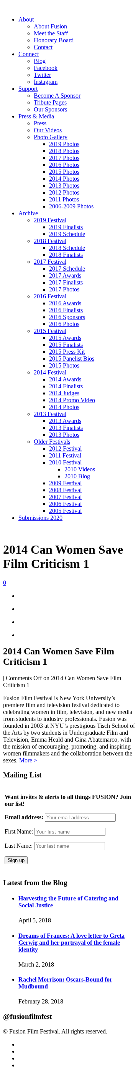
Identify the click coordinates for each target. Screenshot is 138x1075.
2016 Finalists (66, 310)
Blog (40, 61)
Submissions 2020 (40, 517)
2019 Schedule (67, 234)
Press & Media (36, 116)
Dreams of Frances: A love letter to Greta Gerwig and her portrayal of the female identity (71, 942)
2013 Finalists (66, 427)
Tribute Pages (50, 102)
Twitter (42, 75)
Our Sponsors (50, 109)
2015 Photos (64, 171)
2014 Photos (64, 178)
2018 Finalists (66, 254)
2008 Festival (65, 490)
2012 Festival (65, 448)
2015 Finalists (66, 344)
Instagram (46, 81)
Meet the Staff (51, 33)
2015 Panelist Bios (71, 358)
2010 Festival (65, 462)
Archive (28, 213)
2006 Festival (65, 504)
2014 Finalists (66, 386)
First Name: (19, 831)
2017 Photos (64, 158)
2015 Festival (50, 331)
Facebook (46, 68)
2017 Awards (65, 275)
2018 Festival (50, 241)
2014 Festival (50, 372)
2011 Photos (64, 199)
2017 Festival (50, 261)
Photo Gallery (50, 137)
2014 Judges (64, 393)
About (26, 19)
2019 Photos (64, 144)
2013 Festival (50, 414)
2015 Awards (65, 337)
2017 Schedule (67, 268)
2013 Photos (64, 185)
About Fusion (50, 26)
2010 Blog (77, 476)
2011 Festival (65, 455)
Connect (28, 54)
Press (40, 123)
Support (28, 88)
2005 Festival (65, 511)
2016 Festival (50, 296)
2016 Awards (65, 303)
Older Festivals (52, 441)
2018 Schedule (67, 248)
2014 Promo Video (72, 400)
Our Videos (48, 130)
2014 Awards (65, 379)
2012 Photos (64, 192)
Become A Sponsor (57, 95)
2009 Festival (65, 483)
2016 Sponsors (67, 317)
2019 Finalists (66, 227)
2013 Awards (65, 421)
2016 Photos (64, 164)
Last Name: (19, 845)
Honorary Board (54, 40)
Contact (43, 47)
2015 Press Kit (67, 351)
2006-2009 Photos (71, 206)
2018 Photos (64, 151)
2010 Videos (79, 469)
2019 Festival (50, 220)
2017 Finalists (66, 282)
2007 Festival (65, 497)
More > (28, 760)
